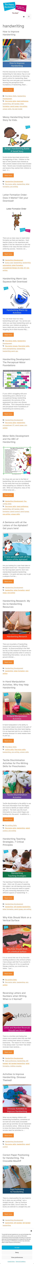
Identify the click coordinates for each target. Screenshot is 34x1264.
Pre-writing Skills (11, 825)
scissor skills (7, 109)
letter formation (17, 265)
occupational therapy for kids (13, 268)
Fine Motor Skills (11, 96)
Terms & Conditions (20, 1261)
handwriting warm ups (10, 351)
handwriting (7, 104)
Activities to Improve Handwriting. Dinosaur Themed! (14, 1077)
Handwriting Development (14, 181)
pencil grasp (14, 106)
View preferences (17, 1257)
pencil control (15, 511)
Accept (17, 1247)
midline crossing (15, 1066)
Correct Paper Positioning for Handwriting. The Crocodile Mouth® (16, 1158)
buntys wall (9, 263)
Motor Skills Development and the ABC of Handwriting (16, 439)
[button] (31, 1231)
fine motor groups (11, 346)
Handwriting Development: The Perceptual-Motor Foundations (16, 362)
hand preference (22, 101)
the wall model (17, 109)
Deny (17, 1252)
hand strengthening (9, 348)
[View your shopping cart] (23, 16)
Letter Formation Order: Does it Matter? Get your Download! (15, 197)
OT (25, 268)
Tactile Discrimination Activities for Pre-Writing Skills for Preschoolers (15, 763)
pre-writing (23, 106)
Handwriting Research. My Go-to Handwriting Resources (16, 604)
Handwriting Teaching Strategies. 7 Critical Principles (14, 842)
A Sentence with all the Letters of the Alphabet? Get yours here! (15, 525)
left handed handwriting (22, 907)
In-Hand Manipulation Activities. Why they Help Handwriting (16, 684)
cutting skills (9, 749)
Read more (8, 90)
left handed (15, 104)
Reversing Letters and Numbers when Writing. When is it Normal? (15, 996)
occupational (7, 425)
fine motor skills (10, 101)
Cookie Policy (11, 1261)
